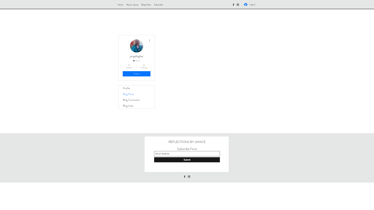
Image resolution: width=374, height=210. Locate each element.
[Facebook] (233, 4)
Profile (126, 88)
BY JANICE (197, 142)
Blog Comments (131, 100)
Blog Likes (128, 106)
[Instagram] (237, 4)
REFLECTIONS (178, 142)
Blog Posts (128, 94)
